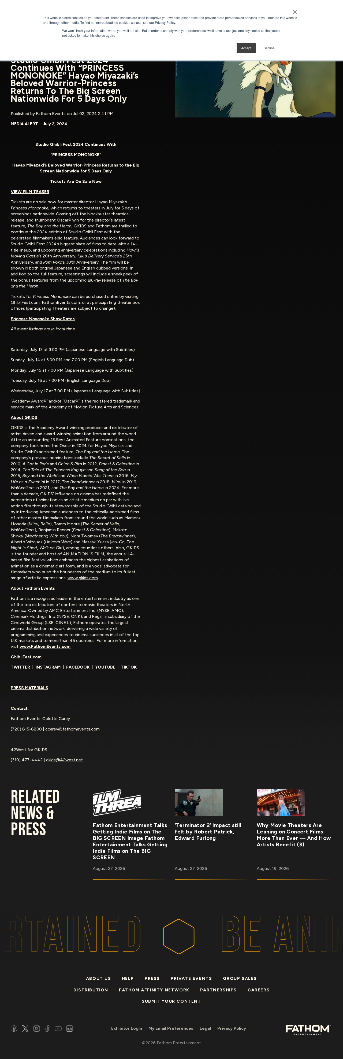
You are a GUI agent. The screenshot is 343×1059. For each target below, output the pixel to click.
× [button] (295, 10)
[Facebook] (14, 1029)
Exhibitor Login (126, 1028)
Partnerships (218, 989)
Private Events (191, 978)
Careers (259, 989)
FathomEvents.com (61, 302)
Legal (205, 1028)
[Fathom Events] (308, 1029)
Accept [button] (246, 48)
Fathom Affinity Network (154, 989)
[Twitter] (25, 1029)
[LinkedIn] (69, 1029)
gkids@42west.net (64, 759)
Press (152, 978)
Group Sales (240, 978)
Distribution (90, 989)
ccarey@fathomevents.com (72, 729)
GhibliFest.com (25, 302)
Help (128, 978)
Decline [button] (269, 48)
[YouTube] (58, 1029)
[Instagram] (36, 1029)
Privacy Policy (231, 1028)
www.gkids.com (83, 577)
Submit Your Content (171, 1001)
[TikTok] (47, 1029)
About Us (98, 978)
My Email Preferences (170, 1028)
